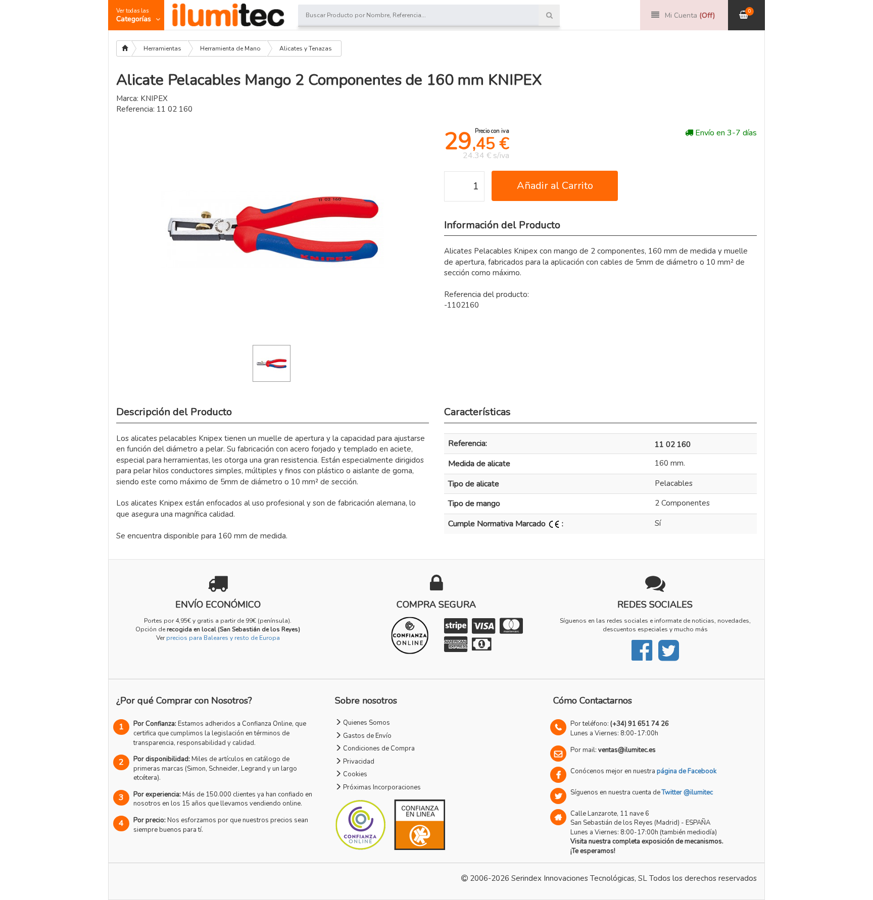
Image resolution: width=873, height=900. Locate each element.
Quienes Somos (366, 722)
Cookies (354, 774)
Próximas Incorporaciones (381, 787)
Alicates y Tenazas (305, 48)
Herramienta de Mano (230, 48)
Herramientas (162, 48)
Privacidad (358, 761)
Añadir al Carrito (555, 185)
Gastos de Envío (367, 735)
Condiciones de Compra (378, 748)
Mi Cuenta (690, 15)
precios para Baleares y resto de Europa (223, 638)
